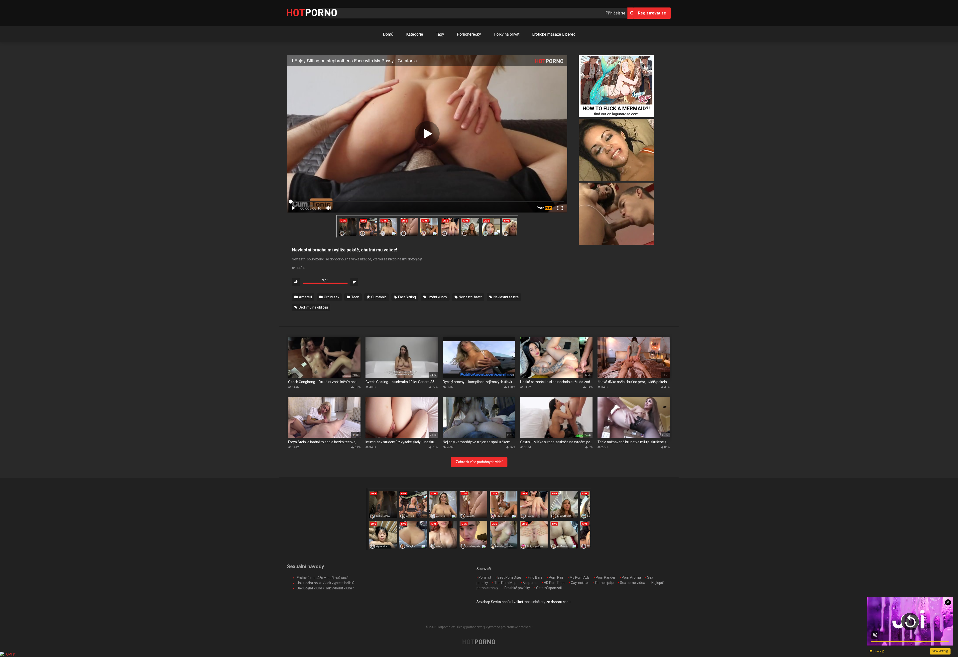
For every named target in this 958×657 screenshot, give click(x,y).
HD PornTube (554, 583)
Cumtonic (378, 297)
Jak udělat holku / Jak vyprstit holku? (326, 583)
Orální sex (331, 297)
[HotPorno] (312, 13)
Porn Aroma (631, 577)
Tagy (440, 34)
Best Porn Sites (509, 577)
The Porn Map (505, 583)
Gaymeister (580, 583)
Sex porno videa (632, 583)
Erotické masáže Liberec (553, 34)
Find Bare (535, 577)
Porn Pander (605, 577)
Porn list (485, 577)
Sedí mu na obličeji (313, 307)
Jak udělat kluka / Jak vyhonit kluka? (325, 588)
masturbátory (534, 602)
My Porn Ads (580, 577)
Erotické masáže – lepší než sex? (323, 578)
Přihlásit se (615, 13)
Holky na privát (506, 34)
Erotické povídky (517, 588)
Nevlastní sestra (506, 297)
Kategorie (414, 34)
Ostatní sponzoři (549, 588)
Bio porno (530, 583)
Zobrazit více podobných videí (479, 462)
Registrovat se (652, 13)
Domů (388, 34)
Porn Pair (556, 577)
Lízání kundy (437, 297)
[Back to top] (941, 642)
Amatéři (305, 297)
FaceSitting (406, 297)
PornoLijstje (604, 583)
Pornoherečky (469, 34)
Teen (355, 297)
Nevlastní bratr (470, 297)
